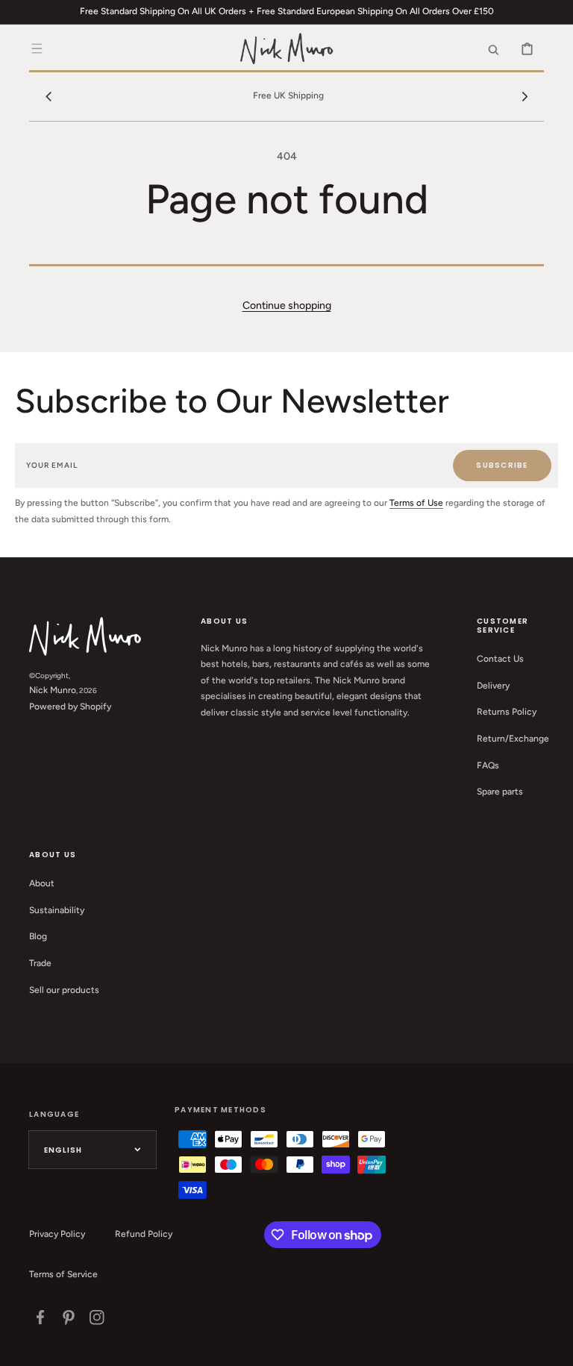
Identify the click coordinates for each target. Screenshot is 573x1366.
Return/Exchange (513, 738)
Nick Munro (52, 690)
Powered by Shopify (70, 706)
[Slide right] (524, 96)
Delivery (493, 685)
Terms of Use (416, 503)
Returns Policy (506, 712)
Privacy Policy (57, 1234)
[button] (36, 48)
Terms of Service (63, 1274)
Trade (40, 963)
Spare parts (500, 791)
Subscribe (501, 465)
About (41, 883)
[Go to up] (554, 1347)
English (63, 1150)
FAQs (488, 765)
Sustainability (56, 910)
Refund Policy (143, 1234)
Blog (38, 936)
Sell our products (64, 990)
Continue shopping (286, 305)
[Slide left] (48, 96)
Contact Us (500, 659)
